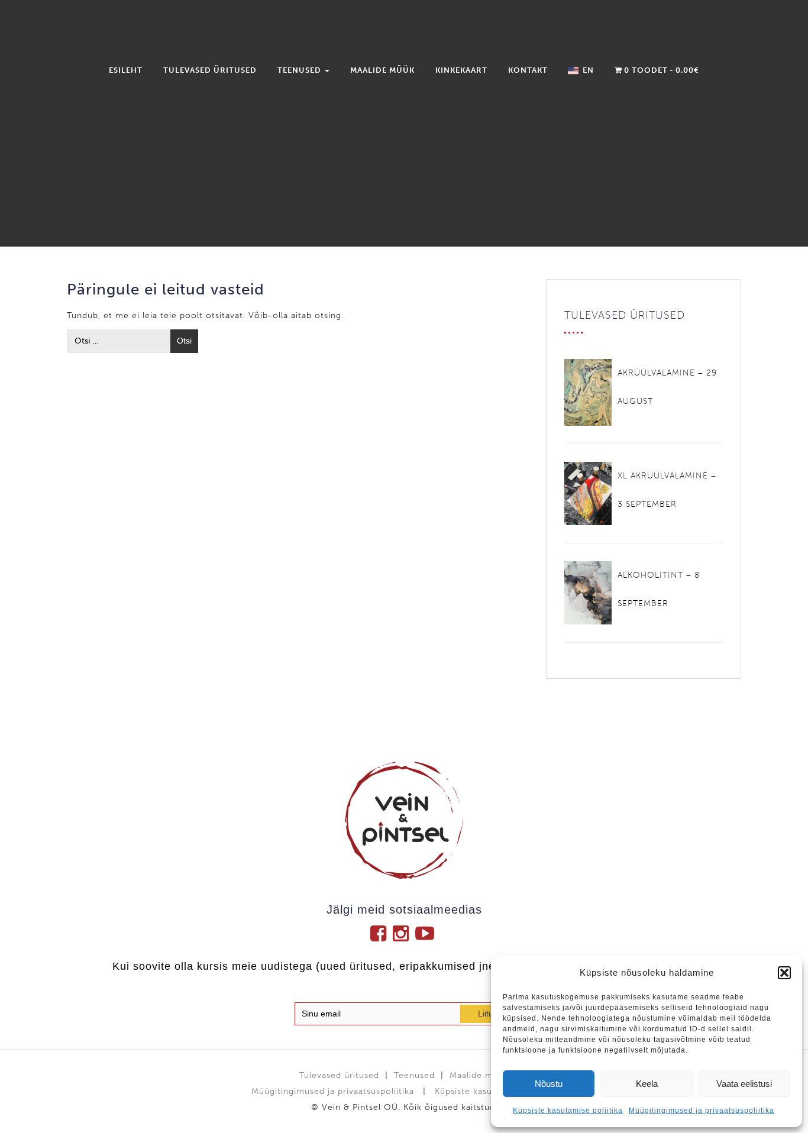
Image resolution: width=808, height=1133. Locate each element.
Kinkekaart (461, 70)
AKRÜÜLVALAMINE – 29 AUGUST (667, 387)
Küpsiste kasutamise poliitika (568, 1110)
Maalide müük (382, 70)
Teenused (300, 70)
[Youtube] (426, 933)
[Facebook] (381, 933)
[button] (784, 973)
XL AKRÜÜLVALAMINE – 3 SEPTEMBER (667, 490)
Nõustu (549, 1084)
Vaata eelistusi (744, 1084)
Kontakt (528, 70)
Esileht (126, 70)
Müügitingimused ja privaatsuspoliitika (701, 1110)
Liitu (485, 1013)
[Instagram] (404, 933)
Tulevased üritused (210, 70)
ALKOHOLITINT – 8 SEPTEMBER (659, 589)
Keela (647, 1084)
